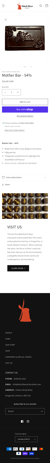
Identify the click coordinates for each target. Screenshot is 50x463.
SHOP (7, 351)
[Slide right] (31, 67)
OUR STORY (10, 345)
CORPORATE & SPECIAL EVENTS (18, 357)
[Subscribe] (42, 411)
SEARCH (8, 333)
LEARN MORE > (18, 268)
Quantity (5, 87)
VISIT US (8, 363)
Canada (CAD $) (24, 439)
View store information (14, 130)
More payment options (25, 116)
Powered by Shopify (33, 458)
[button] (3, 6)
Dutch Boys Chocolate (21, 458)
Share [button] (7, 184)
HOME (7, 339)
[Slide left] (19, 67)
